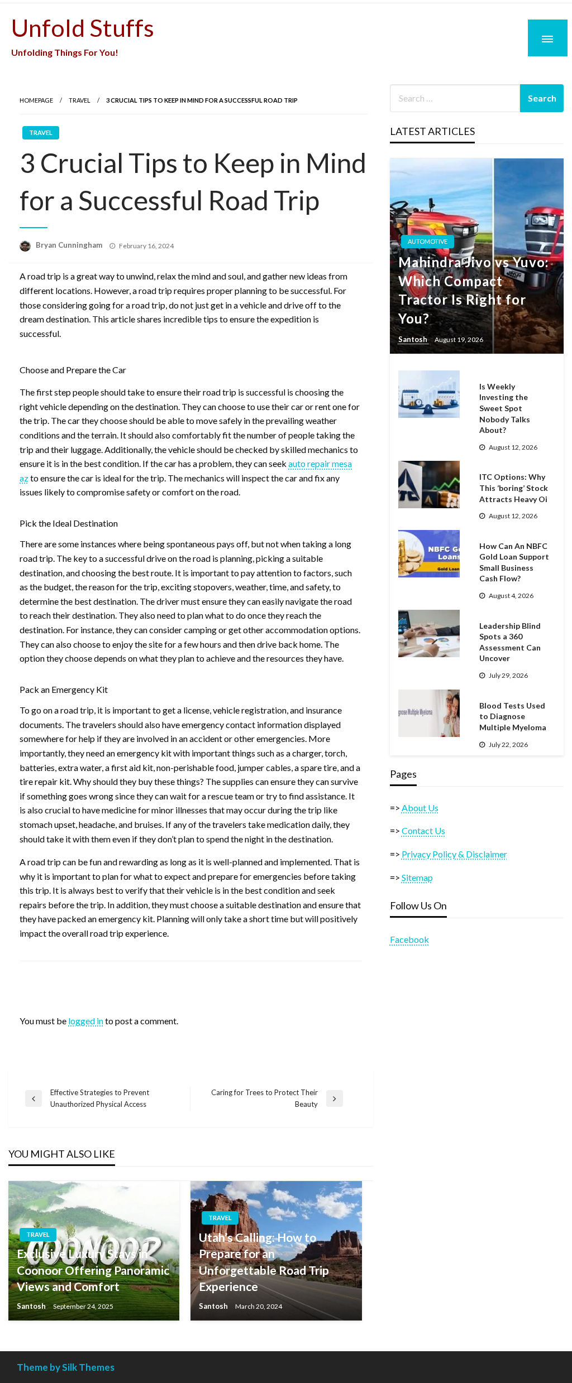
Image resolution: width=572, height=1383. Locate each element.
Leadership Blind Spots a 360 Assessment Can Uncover (510, 642)
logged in (85, 1020)
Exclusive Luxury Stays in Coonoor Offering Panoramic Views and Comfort (93, 1269)
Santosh (32, 1306)
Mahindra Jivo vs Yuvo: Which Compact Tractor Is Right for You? (473, 290)
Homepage (36, 100)
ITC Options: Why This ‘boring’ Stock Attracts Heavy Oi (513, 487)
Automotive (427, 241)
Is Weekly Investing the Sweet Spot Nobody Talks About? (504, 408)
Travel (79, 100)
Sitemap (417, 877)
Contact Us (423, 830)
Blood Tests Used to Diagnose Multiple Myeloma (512, 716)
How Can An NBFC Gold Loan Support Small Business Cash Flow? (514, 562)
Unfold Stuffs (82, 27)
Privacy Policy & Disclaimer (454, 854)
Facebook (409, 939)
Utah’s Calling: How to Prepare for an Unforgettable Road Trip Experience (264, 1261)
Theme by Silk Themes (66, 1367)
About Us (420, 807)
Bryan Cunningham (70, 244)
